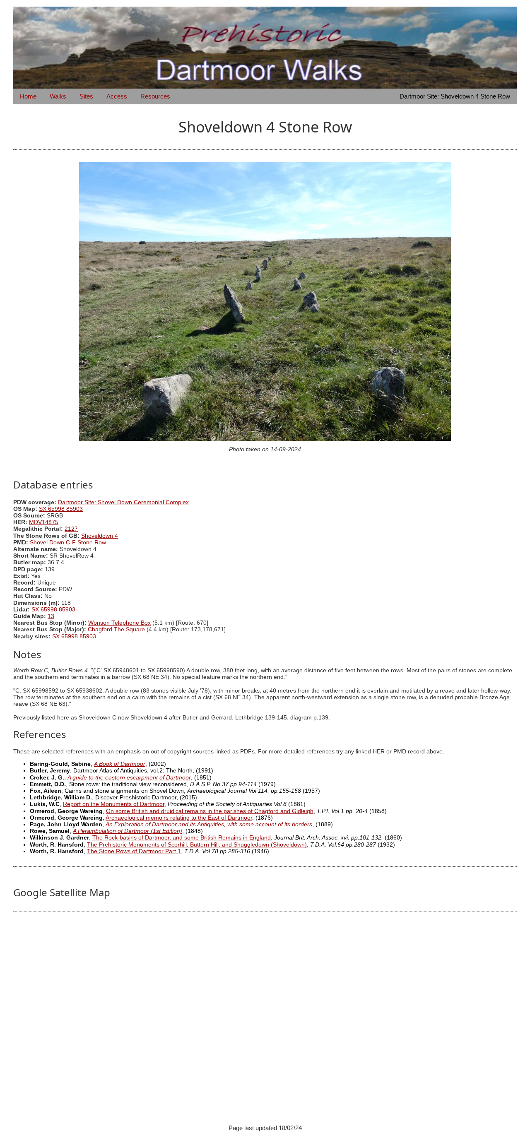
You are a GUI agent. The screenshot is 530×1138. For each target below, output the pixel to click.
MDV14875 (43, 522)
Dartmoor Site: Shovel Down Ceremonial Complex (123, 502)
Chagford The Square (116, 629)
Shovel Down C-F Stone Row (68, 542)
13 (51, 616)
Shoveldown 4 (99, 536)
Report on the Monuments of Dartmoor (113, 804)
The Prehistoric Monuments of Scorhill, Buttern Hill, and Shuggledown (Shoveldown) (197, 845)
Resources (155, 96)
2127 (71, 529)
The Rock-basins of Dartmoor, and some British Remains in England (181, 838)
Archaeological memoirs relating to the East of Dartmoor (179, 818)
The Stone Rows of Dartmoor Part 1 (134, 851)
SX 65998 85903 (61, 509)
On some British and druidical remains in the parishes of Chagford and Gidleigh (209, 811)
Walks (58, 96)
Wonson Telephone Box (119, 623)
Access (116, 96)
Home (28, 96)
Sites (86, 96)
